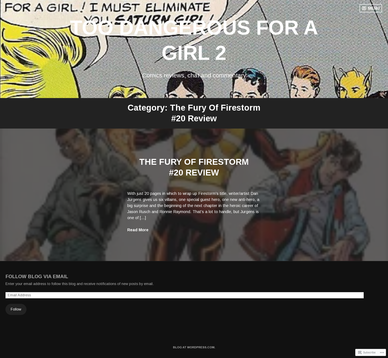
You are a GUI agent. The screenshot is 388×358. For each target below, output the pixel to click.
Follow (16, 309)
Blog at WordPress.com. (194, 347)
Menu (373, 8)
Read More (138, 230)
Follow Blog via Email (36, 276)
